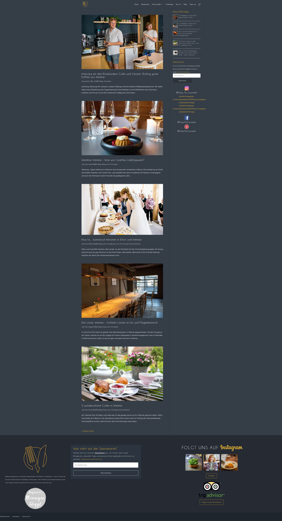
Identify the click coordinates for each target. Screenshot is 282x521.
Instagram (211, 476)
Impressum (16, 516)
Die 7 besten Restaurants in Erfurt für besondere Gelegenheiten (188, 33)
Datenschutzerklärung (183, 72)
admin (86, 81)
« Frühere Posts (88, 431)
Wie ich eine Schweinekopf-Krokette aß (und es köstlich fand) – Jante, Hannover (188, 53)
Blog (185, 4)
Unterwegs (169, 4)
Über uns (193, 4)
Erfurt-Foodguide (109, 244)
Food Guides (156, 4)
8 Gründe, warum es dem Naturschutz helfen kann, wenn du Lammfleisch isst (189, 43)
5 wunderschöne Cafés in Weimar (102, 405)
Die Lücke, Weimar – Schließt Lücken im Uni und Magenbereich (120, 322)
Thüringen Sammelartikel (131, 244)
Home (137, 4)
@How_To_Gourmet (186, 92)
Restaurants (145, 4)
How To (178, 4)
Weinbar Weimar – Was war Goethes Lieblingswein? (113, 160)
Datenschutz (26, 516)
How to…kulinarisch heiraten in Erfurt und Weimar (112, 239)
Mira (86, 164)
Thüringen (107, 81)
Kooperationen (5, 516)
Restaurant (105, 164)
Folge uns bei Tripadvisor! (211, 502)
